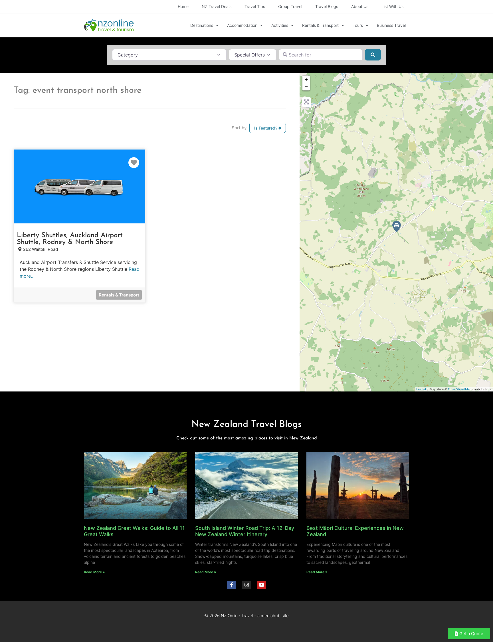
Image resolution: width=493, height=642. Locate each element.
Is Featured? (266, 128)
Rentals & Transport (320, 25)
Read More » (94, 572)
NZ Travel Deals (216, 6)
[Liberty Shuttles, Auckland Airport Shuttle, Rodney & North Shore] (396, 226)
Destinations (201, 25)
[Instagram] (246, 585)
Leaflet (421, 389)
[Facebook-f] (231, 585)
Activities (279, 25)
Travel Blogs (326, 6)
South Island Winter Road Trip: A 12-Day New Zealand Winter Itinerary (244, 531)
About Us (359, 6)
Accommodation (242, 25)
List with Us (392, 6)
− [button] (306, 87)
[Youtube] (261, 585)
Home (183, 6)
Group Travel (290, 6)
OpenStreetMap (460, 389)
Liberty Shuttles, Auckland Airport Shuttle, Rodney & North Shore (70, 239)
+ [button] (306, 79)
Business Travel (391, 25)
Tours (358, 25)
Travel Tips (255, 6)
